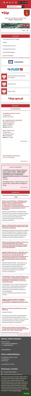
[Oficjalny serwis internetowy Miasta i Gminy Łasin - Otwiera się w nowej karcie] (27, 13)
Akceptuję (26, 394)
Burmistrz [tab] (15, 106)
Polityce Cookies (17, 390)
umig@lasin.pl (10, 123)
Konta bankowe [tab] (15, 109)
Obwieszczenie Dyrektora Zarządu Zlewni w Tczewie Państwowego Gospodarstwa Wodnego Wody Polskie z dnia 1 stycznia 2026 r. (15, 329)
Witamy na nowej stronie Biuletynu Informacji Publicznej (14, 309)
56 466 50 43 (18, 120)
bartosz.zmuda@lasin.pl (11, 343)
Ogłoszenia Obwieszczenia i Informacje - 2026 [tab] (15, 196)
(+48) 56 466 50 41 (10, 120)
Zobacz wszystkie (23, 333)
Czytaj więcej (23, 141)
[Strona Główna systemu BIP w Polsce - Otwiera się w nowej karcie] (5, 13)
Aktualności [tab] (15, 192)
